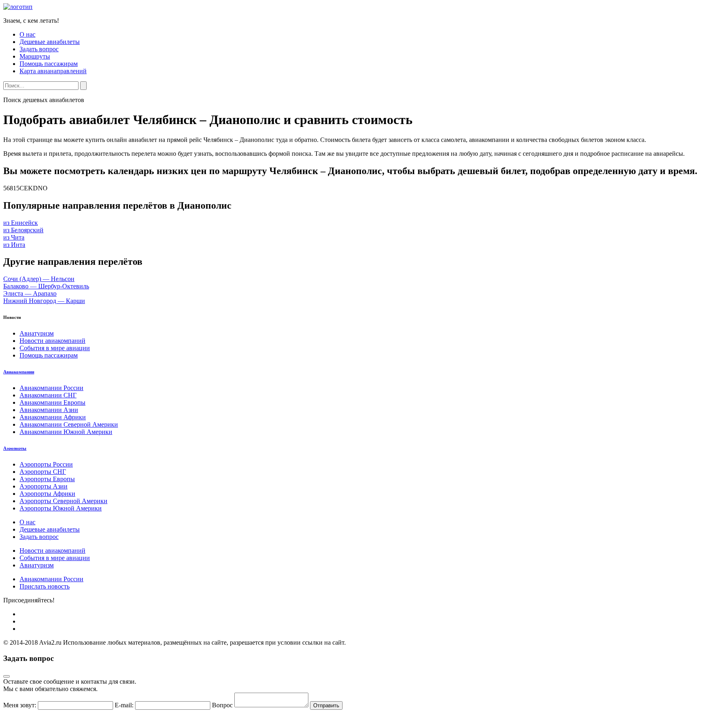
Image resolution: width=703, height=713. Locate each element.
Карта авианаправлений (53, 71)
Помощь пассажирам (49, 63)
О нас (27, 34)
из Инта (14, 244)
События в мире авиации (55, 348)
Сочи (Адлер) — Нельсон (38, 278)
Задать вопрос (39, 49)
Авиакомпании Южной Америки (66, 431)
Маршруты (35, 56)
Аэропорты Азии (44, 486)
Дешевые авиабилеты (50, 41)
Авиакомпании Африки (53, 417)
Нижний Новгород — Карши (44, 300)
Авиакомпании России (51, 387)
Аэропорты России (46, 464)
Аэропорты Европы (47, 478)
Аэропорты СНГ (43, 471)
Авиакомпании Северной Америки (69, 424)
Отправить (326, 705)
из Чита (13, 237)
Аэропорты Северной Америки (63, 500)
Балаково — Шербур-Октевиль (46, 286)
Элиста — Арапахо (30, 293)
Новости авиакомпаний (52, 340)
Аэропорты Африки (47, 493)
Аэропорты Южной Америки (61, 508)
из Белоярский (23, 230)
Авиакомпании (18, 371)
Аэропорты (14, 448)
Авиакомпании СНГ (48, 395)
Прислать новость (45, 586)
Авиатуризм (37, 333)
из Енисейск (20, 222)
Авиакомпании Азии (49, 409)
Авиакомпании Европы (52, 402)
